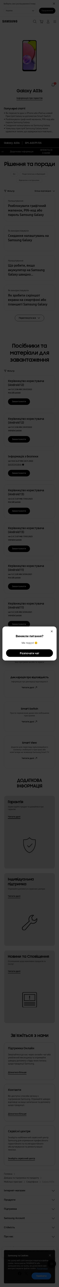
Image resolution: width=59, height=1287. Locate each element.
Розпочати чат (29, 653)
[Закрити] (52, 631)
